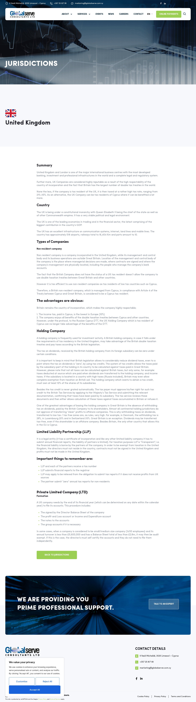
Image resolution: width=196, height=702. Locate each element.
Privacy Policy (42, 699)
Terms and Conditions (181, 697)
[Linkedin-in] (141, 678)
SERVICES (82, 14)
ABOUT (65, 14)
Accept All (35, 689)
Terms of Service (55, 699)
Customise (21, 681)
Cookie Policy (143, 697)
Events (99, 14)
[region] (34, 677)
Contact (138, 14)
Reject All (47, 681)
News (111, 14)
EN (148, 14)
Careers (123, 14)
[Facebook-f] (136, 678)
